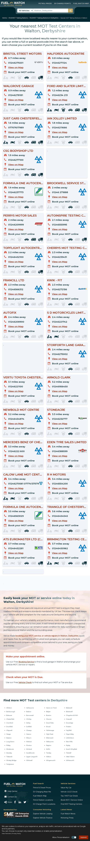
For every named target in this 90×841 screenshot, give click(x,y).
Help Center (12, 791)
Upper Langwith (32, 756)
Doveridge (69, 723)
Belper (48, 711)
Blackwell (69, 711)
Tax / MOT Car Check (69, 796)
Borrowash (30, 715)
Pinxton (29, 745)
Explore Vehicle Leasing (42, 814)
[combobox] (53, 11)
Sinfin (48, 749)
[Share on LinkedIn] (20, 802)
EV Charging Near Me (42, 792)
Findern (68, 726)
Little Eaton (70, 738)
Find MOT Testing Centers (71, 804)
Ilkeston (8, 738)
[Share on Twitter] (25, 802)
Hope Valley (70, 734)
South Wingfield (71, 749)
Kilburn (28, 738)
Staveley (9, 753)
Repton (48, 745)
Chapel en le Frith (72, 715)
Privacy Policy (16, 833)
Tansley (48, 753)
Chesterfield (10, 719)
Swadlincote (30, 753)
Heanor (28, 734)
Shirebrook (10, 749)
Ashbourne (30, 708)
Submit (84, 837)
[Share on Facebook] (15, 802)
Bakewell (69, 708)
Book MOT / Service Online (72, 800)
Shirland (29, 749)
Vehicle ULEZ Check (69, 792)
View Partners (6, 833)
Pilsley (8, 745)
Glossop (29, 730)
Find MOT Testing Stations (18, 18)
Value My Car (66, 788)
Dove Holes (50, 723)
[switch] (74, 837)
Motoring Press (67, 818)
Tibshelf (68, 753)
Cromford (9, 723)
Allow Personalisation (60, 837)
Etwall (48, 726)
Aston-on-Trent (51, 708)
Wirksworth (70, 760)
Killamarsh (49, 738)
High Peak (49, 734)
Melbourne (49, 741)
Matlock (29, 741)
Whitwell (29, 760)
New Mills (69, 741)
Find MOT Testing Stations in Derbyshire (44, 18)
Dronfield (9, 726)
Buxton (48, 715)
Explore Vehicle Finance (42, 818)
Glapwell (9, 730)
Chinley (28, 719)
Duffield (29, 726)
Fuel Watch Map (40, 796)
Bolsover (9, 715)
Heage (8, 734)
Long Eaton (10, 741)
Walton (48, 756)
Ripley (68, 745)
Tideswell (9, 756)
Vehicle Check (25, 682)
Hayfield (68, 730)
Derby (28, 723)
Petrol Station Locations (43, 800)
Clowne (48, 719)
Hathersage (50, 730)
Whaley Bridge (11, 760)
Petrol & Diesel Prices (42, 788)
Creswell (69, 719)
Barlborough (10, 711)
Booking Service (26, 662)
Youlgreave (10, 764)
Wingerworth (50, 760)
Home (4, 18)
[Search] (70, 11)
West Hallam (70, 756)
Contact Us (12, 797)
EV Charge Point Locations (44, 804)
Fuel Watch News (68, 814)
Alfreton (9, 708)
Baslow (28, 711)
